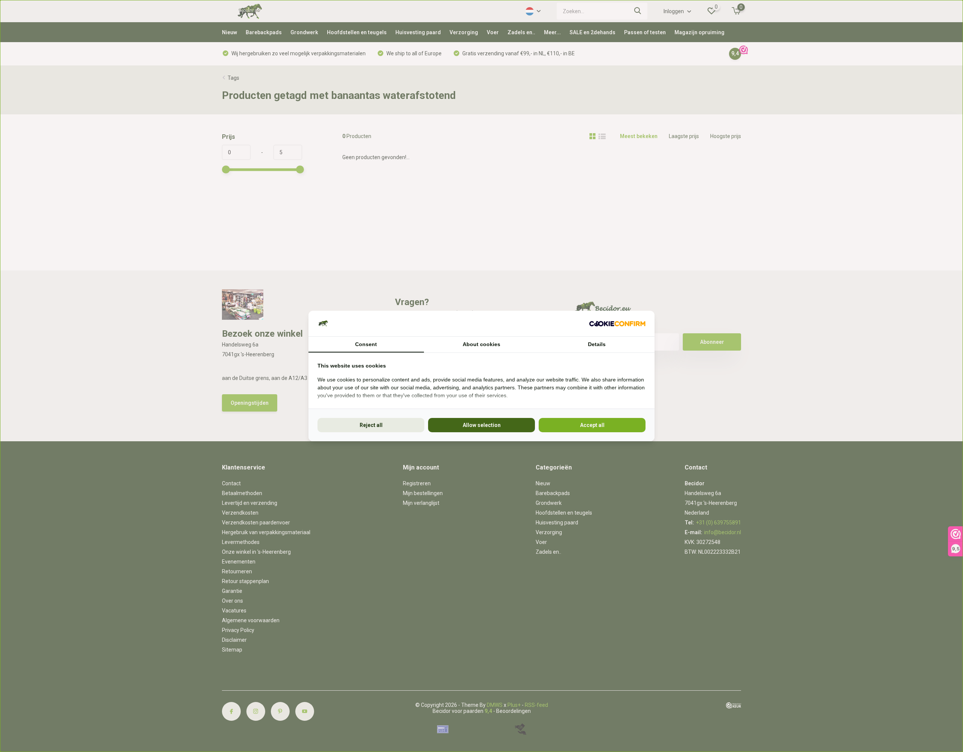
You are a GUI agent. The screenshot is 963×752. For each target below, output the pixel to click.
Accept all (592, 425)
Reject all (371, 425)
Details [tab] (597, 344)
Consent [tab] (366, 344)
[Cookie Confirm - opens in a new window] (617, 324)
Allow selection (482, 425)
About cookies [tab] (481, 344)
